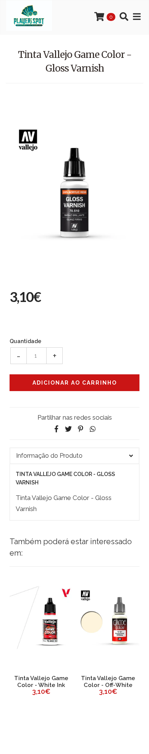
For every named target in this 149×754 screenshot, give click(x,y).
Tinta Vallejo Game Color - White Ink (41, 682)
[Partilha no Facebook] (56, 429)
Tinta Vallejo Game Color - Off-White (108, 682)
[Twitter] (68, 429)
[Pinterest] (80, 429)
